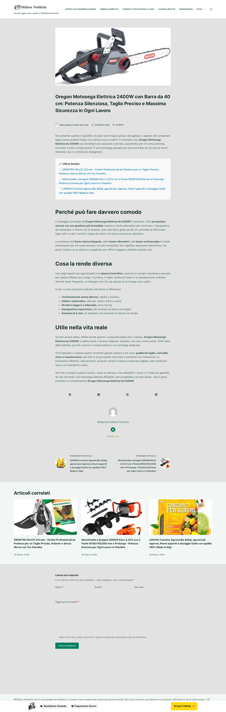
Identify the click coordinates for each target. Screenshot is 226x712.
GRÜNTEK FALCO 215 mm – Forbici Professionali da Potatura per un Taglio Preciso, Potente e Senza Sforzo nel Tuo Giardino (44, 543)
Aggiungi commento (67, 601)
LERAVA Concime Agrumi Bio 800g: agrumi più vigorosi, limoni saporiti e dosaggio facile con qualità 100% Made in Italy (180, 543)
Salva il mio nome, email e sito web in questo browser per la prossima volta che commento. (103, 637)
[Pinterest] (127, 395)
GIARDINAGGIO (186, 9)
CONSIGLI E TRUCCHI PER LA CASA (138, 9)
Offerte (120, 125)
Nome (59, 587)
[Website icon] (113, 429)
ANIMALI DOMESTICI (109, 9)
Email (98, 587)
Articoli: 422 (113, 436)
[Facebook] (70, 395)
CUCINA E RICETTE (166, 9)
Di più (199, 9)
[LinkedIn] (156, 395)
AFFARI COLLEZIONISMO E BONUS (80, 9)
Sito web (139, 587)
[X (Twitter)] (98, 395)
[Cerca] (211, 9)
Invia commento (67, 645)
